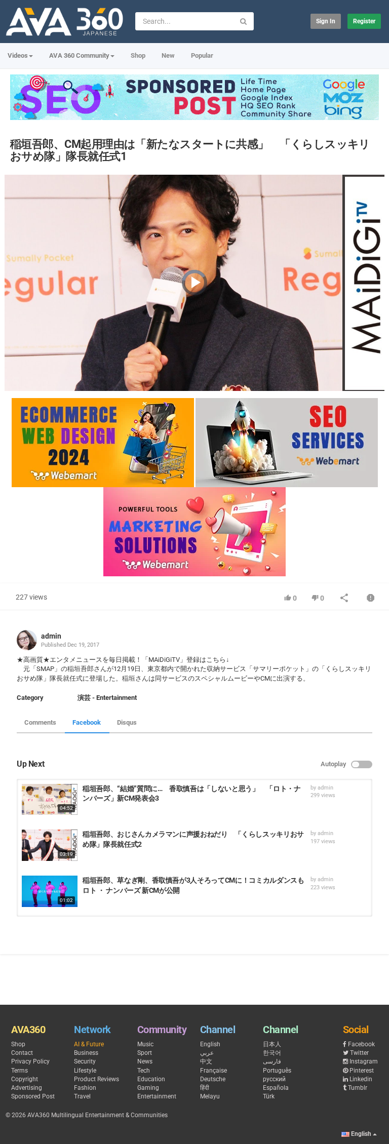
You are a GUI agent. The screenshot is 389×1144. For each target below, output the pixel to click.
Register (364, 21)
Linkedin (360, 1079)
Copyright (24, 1079)
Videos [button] (18, 55)
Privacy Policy (30, 1061)
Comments (40, 722)
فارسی (272, 1061)
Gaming (148, 1087)
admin (51, 636)
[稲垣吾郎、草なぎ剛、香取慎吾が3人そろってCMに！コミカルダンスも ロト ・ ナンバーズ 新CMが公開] (49, 891)
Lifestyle (85, 1070)
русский (274, 1079)
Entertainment (156, 1096)
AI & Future (89, 1044)
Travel (82, 1096)
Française (213, 1070)
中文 (206, 1061)
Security (85, 1061)
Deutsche (212, 1079)
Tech (143, 1070)
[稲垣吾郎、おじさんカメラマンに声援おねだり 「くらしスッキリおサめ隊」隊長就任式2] (49, 845)
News (144, 1061)
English (210, 1044)
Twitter (359, 1052)
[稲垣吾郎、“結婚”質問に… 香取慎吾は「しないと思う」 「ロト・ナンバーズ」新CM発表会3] (49, 799)
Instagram (363, 1061)
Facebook (86, 722)
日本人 (272, 1044)
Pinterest (361, 1070)
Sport (144, 1052)
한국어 (272, 1052)
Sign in (325, 21)
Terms (19, 1070)
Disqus (127, 722)
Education (151, 1079)
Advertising (26, 1087)
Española (276, 1087)
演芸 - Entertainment (107, 697)
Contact (22, 1052)
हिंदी (204, 1087)
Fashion (85, 1087)
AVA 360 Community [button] (79, 55)
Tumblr (357, 1087)
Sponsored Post (33, 1096)
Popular (202, 55)
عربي (207, 1052)
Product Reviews (96, 1079)
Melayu (210, 1096)
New (168, 55)
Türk (269, 1096)
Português (277, 1070)
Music (145, 1044)
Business (86, 1052)
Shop (138, 55)
